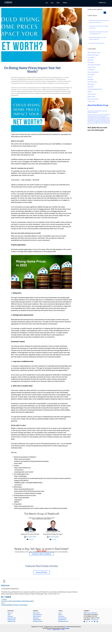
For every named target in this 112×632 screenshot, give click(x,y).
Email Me (30, 539)
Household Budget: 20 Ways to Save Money (14, 604)
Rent (58, 2)
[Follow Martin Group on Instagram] (5, 597)
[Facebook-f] (86, 621)
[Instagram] (92, 621)
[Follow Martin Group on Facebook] (2, 597)
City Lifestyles (91, 57)
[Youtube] (94, 621)
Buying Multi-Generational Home (96, 43)
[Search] (105, 13)
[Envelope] (84, 621)
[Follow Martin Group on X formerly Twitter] (4, 597)
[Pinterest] (97, 621)
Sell (52, 2)
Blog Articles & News (93, 55)
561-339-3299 (30, 537)
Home (49, 629)
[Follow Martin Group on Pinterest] (10, 597)
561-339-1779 (102, 123)
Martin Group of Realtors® (90, 613)
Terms (63, 629)
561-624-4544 (54, 537)
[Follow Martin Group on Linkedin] (9, 597)
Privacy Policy (56, 629)
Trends (65, 2)
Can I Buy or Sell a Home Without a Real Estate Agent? (17, 600)
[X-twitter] (89, 621)
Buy (47, 2)
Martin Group (5, 585)
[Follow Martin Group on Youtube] (7, 597)
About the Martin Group (94, 52)
